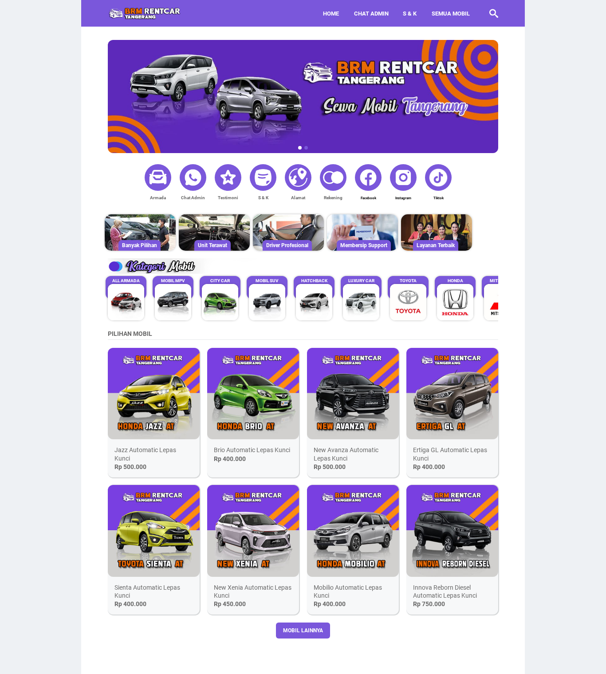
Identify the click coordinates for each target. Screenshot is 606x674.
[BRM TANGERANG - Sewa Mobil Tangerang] (145, 13)
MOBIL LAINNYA (303, 630)
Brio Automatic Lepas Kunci (252, 449)
